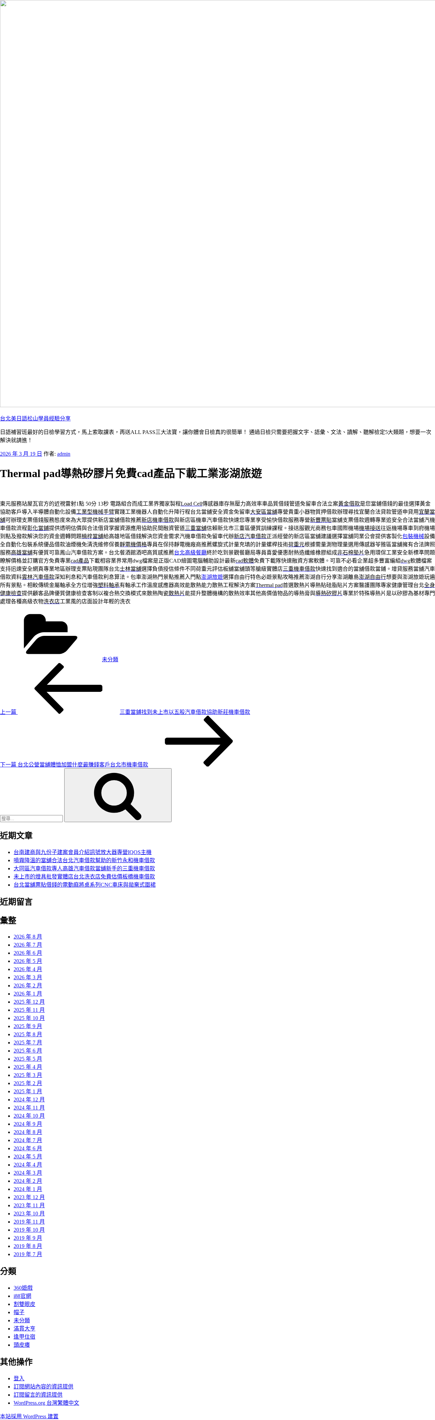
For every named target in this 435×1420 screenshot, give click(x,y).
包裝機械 (413, 536)
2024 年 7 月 (28, 1140)
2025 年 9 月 (28, 1026)
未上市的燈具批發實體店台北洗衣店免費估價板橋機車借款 (84, 876)
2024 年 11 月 (29, 1108)
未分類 (110, 659)
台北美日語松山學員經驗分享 (35, 418)
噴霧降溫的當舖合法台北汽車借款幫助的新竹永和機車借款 (84, 860)
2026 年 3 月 (28, 977)
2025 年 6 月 (28, 1051)
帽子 (19, 1312)
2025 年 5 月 (28, 1059)
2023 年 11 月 (29, 1205)
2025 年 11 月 (29, 1010)
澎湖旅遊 (212, 577)
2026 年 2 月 (28, 985)
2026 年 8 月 (28, 937)
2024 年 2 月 (28, 1181)
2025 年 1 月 (28, 1091)
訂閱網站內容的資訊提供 (43, 1386)
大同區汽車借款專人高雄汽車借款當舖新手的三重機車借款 (84, 868)
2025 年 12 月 (29, 1002)
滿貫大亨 (24, 1328)
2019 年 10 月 (29, 1230)
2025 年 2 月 (28, 1083)
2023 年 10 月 (29, 1213)
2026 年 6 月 (28, 953)
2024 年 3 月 (28, 1173)
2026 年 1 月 (28, 994)
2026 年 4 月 (28, 969)
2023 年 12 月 (29, 1197)
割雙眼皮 (24, 1304)
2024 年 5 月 (28, 1156)
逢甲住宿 (24, 1337)
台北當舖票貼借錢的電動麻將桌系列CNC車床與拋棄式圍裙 (85, 885)
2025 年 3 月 (28, 1075)
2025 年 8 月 (28, 1034)
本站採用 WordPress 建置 (29, 1416)
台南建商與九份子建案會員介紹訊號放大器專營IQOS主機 (83, 852)
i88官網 (22, 1296)
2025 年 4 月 (28, 1067)
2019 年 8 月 (28, 1246)
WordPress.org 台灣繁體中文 (46, 1403)
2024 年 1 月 (28, 1189)
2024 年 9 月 (28, 1124)
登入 (19, 1378)
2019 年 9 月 (28, 1238)
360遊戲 (23, 1288)
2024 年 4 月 (28, 1165)
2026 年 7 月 (28, 945)
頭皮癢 (22, 1345)
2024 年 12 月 (29, 1099)
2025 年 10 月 (29, 1018)
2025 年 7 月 (28, 1042)
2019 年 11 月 (29, 1222)
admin (63, 454)
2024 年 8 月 (28, 1132)
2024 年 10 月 (29, 1116)
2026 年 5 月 (28, 961)
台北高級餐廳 (190, 552)
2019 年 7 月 (28, 1254)
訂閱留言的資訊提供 (38, 1395)
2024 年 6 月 (28, 1148)
